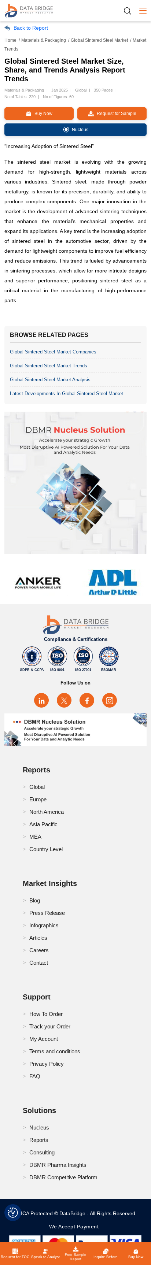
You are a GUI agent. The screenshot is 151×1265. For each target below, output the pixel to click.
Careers (39, 950)
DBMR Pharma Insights (57, 1165)
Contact (38, 963)
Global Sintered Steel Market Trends (48, 365)
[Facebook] (87, 700)
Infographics (44, 925)
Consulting (42, 1152)
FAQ (34, 1076)
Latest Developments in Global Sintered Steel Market (66, 393)
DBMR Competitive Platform (63, 1177)
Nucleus (39, 1127)
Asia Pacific (43, 824)
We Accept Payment (75, 1226)
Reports (38, 1140)
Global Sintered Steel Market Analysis (50, 379)
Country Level (46, 849)
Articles (38, 938)
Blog (34, 900)
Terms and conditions (54, 1051)
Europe (38, 799)
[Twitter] (64, 700)
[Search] (130, 11)
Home (10, 40)
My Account (43, 1039)
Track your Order (49, 1026)
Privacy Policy (46, 1064)
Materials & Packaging (43, 40)
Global (37, 787)
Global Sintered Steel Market (99, 40)
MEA (35, 837)
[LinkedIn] (41, 700)
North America (46, 812)
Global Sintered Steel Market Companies (53, 352)
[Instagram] (109, 700)
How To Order (46, 1014)
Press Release (47, 913)
